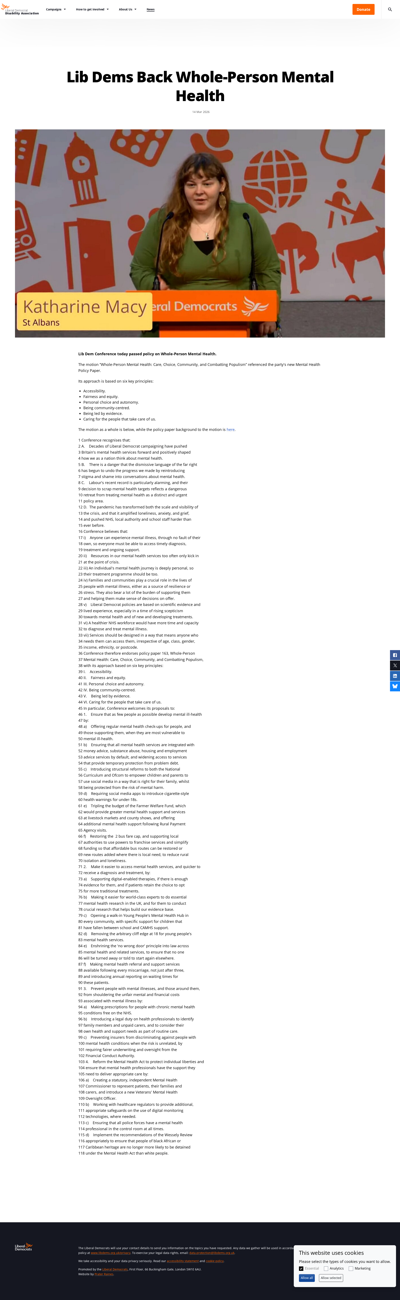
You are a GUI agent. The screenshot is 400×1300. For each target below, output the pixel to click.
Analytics (337, 1268)
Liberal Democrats (115, 1269)
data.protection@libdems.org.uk (211, 1253)
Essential (312, 1268)
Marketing (363, 1268)
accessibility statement (183, 1261)
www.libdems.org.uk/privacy (110, 1253)
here (231, 429)
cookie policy (215, 1261)
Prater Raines (104, 1274)
